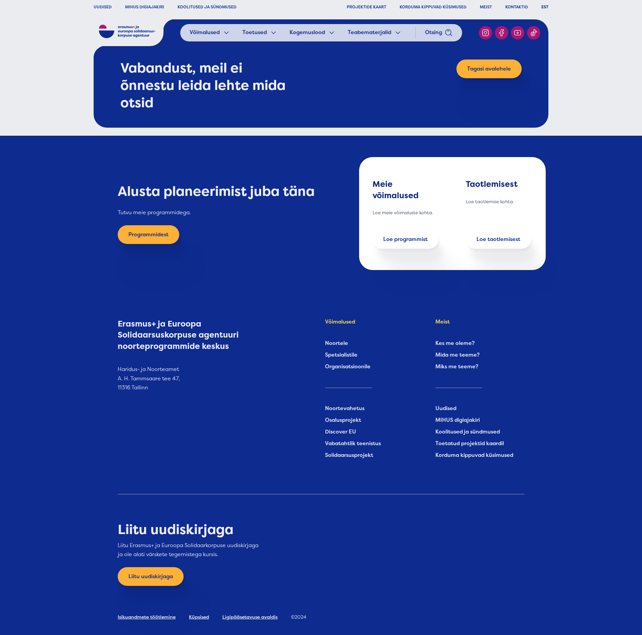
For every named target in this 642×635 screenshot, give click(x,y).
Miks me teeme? (456, 367)
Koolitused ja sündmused (467, 432)
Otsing (433, 32)
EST (544, 7)
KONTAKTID (516, 7)
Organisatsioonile (347, 367)
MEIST (486, 7)
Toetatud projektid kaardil (469, 443)
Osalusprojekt (343, 420)
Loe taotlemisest (498, 239)
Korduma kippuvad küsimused (474, 455)
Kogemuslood (307, 32)
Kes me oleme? (455, 343)
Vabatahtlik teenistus (353, 443)
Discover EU (340, 432)
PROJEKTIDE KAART (366, 7)
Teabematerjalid (369, 32)
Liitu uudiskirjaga (150, 577)
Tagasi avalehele (489, 69)
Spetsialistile (341, 355)
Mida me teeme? (457, 355)
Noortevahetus (344, 408)
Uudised (445, 408)
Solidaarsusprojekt (349, 455)
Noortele (336, 343)
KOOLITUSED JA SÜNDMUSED (207, 7)
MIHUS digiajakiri (457, 420)
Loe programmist (405, 239)
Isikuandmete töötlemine (147, 617)
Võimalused (205, 32)
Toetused (254, 32)
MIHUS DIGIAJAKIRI (144, 7)
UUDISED (103, 7)
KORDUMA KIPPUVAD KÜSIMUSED (433, 7)
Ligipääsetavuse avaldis (250, 617)
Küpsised (199, 617)
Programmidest (148, 235)
